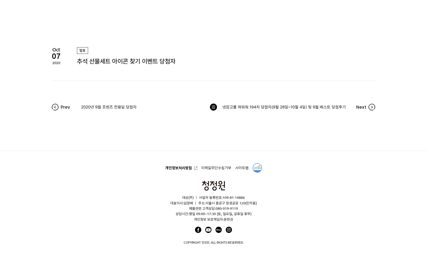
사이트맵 (242, 168)
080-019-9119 (227, 208)
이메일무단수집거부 (216, 168)
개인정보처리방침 (178, 168)
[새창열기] (198, 230)
